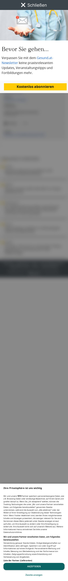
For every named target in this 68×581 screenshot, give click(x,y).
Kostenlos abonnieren (35, 86)
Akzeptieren (34, 566)
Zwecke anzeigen (33, 574)
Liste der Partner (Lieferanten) (17, 560)
